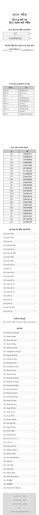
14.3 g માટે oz (7, 241)
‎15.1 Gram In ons (9, 412)
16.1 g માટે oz (7, 311)
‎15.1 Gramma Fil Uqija (10, 385)
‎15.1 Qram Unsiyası (10, 419)
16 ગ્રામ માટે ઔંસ (9, 307)
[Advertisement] (19, 5)
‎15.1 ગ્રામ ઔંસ (8, 465)
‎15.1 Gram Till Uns (9, 408)
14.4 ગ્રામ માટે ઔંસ (9, 245)
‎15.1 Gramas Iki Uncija (10, 382)
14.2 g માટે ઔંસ (8, 237)
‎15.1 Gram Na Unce (10, 340)
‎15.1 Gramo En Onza (10, 355)
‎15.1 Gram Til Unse (9, 344)
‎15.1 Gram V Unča (9, 453)
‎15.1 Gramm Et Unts (10, 359)
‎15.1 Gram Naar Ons (10, 389)
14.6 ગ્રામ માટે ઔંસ (9, 253)
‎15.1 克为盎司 (8, 480)
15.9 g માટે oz (7, 303)
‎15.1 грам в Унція (9, 473)
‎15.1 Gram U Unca (9, 370)
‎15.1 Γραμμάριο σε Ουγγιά (12, 351)
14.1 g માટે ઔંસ (8, 234)
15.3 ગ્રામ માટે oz (8, 280)
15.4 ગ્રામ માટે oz (8, 284)
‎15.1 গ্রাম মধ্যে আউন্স (9, 423)
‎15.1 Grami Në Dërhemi (11, 457)
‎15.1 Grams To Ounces (11, 332)
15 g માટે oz (7, 268)
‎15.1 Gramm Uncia (9, 374)
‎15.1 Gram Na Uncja (10, 393)
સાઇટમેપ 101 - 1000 (19, 500)
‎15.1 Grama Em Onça (10, 397)
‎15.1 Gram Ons (8, 469)
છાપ (19, 508)
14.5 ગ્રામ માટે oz (8, 249)
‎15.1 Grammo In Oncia (11, 378)
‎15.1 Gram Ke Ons (9, 435)
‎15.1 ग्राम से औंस (8, 431)
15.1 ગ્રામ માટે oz (8, 272)
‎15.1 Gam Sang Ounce (11, 476)
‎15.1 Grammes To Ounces (12, 488)
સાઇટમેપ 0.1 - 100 (19, 496)
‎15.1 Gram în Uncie (9, 400)
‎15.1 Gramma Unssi (10, 363)
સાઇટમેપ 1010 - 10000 (19, 504)
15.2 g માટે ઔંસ (8, 276)
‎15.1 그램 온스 (8, 442)
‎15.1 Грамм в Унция (10, 450)
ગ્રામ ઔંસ (19, 14)
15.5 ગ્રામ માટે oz (8, 288)
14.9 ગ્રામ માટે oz (8, 265)
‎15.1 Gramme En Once (11, 366)
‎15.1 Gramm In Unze (10, 348)
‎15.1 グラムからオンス (10, 438)
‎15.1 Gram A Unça (9, 427)
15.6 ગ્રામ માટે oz (8, 292)
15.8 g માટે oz (7, 299)
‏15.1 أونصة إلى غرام (8, 415)
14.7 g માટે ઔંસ (8, 257)
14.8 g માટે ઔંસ (8, 261)
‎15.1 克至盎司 (8, 484)
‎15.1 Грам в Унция (9, 336)
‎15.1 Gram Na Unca (10, 404)
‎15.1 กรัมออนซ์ (7, 461)
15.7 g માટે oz (7, 296)
